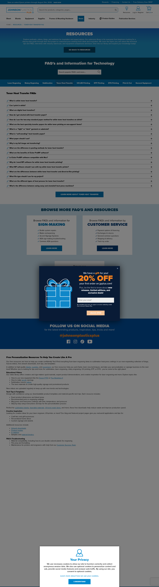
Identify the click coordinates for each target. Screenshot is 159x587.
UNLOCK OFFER (95, 313)
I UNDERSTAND (79, 582)
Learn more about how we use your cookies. (79, 576)
